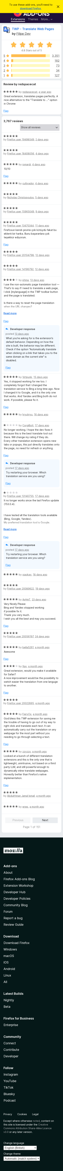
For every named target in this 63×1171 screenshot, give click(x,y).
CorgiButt (27, 425)
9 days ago (42, 211)
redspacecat (29, 91)
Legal (35, 1114)
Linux (7, 975)
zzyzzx (26, 751)
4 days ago (42, 153)
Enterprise (11, 1025)
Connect (10, 1043)
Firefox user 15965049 (20, 211)
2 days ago (42, 139)
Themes (33, 19)
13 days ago (37, 280)
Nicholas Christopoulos (20, 197)
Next (45, 820)
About (8, 872)
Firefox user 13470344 (20, 225)
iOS (6, 962)
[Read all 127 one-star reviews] (30, 75)
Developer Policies (17, 898)
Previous (17, 820)
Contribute (11, 1050)
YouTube (10, 1081)
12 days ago (42, 255)
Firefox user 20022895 (20, 703)
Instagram (11, 1074)
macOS (9, 956)
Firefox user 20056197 (20, 636)
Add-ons (10, 866)
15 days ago (40, 377)
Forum (8, 911)
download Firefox (30, 8)
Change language (14, 1142)
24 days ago (42, 636)
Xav (24, 666)
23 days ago (39, 599)
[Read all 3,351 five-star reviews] (30, 55)
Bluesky (9, 1094)
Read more (10, 313)
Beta (7, 1006)
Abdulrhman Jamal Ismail (21, 795)
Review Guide (13, 924)
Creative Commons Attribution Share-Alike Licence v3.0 (28, 1128)
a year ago (45, 91)
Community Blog (16, 905)
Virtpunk (27, 377)
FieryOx (26, 714)
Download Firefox (17, 943)
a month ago (42, 647)
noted (36, 1120)
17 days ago (42, 425)
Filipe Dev (23, 33)
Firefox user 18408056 (20, 153)
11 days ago (42, 225)
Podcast (10, 1100)
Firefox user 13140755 (20, 495)
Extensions (18, 19)
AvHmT (26, 599)
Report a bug (13, 918)
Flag (6, 110)
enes (25, 806)
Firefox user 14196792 (20, 269)
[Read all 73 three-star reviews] (30, 65)
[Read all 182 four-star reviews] (30, 60)
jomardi (26, 164)
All (5, 982)
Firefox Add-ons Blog (19, 879)
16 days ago (41, 414)
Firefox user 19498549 (20, 139)
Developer (11, 1056)
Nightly (9, 1000)
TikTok (8, 1087)
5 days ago (41, 197)
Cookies (22, 1114)
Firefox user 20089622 (20, 588)
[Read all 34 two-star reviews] (30, 70)
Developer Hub (14, 892)
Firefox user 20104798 (20, 255)
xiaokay (26, 574)
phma (25, 280)
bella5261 (28, 647)
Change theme (12, 1153)
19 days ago (42, 588)
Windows (10, 949)
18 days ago (40, 574)
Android (9, 969)
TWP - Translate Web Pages (33, 29)
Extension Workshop (18, 885)
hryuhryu (27, 414)
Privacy (8, 1114)
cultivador (28, 183)
